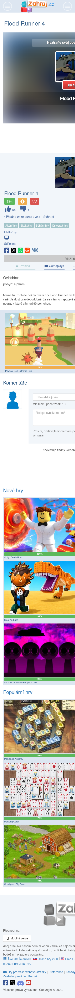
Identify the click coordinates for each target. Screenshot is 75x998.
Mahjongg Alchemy (13, 758)
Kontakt (33, 976)
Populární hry (17, 691)
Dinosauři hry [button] (60, 225)
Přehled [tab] (24, 266)
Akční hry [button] (11, 225)
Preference (56, 972)
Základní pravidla (14, 976)
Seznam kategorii (19, 958)
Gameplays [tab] (56, 266)
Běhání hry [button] (42, 225)
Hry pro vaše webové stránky (27, 972)
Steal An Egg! (11, 619)
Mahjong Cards (11, 821)
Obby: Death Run (12, 557)
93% (9, 201)
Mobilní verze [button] (19, 938)
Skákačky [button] (26, 225)
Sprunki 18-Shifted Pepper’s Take (20, 682)
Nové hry (13, 490)
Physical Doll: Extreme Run (18, 370)
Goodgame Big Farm (14, 884)
